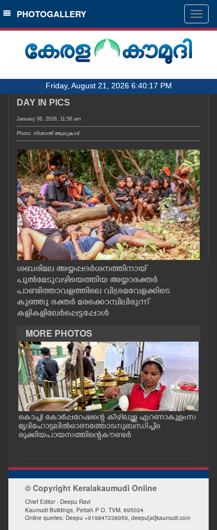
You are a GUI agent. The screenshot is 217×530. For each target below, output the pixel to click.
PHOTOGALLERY (49, 14)
